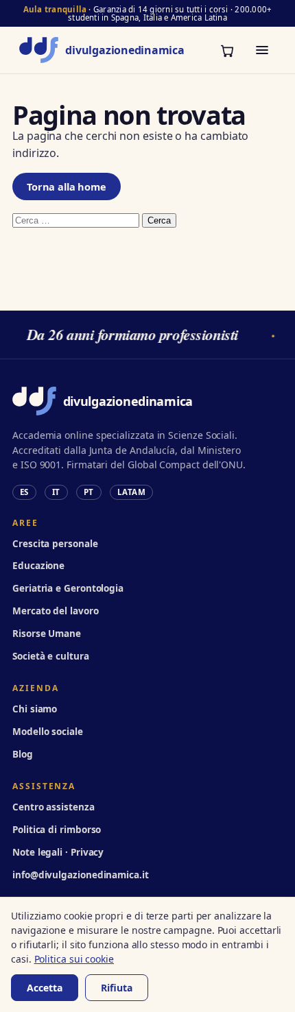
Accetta (44, 987)
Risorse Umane (46, 633)
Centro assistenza (53, 807)
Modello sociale (47, 731)
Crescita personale (55, 544)
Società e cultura (50, 656)
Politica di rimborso (56, 829)
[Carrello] (227, 50)
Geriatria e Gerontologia (67, 588)
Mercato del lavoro (55, 611)
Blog (22, 754)
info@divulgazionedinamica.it (80, 875)
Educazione (38, 565)
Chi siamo (34, 709)
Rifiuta (116, 987)
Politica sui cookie (74, 958)
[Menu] (262, 50)
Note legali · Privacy (58, 852)
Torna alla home (66, 186)
